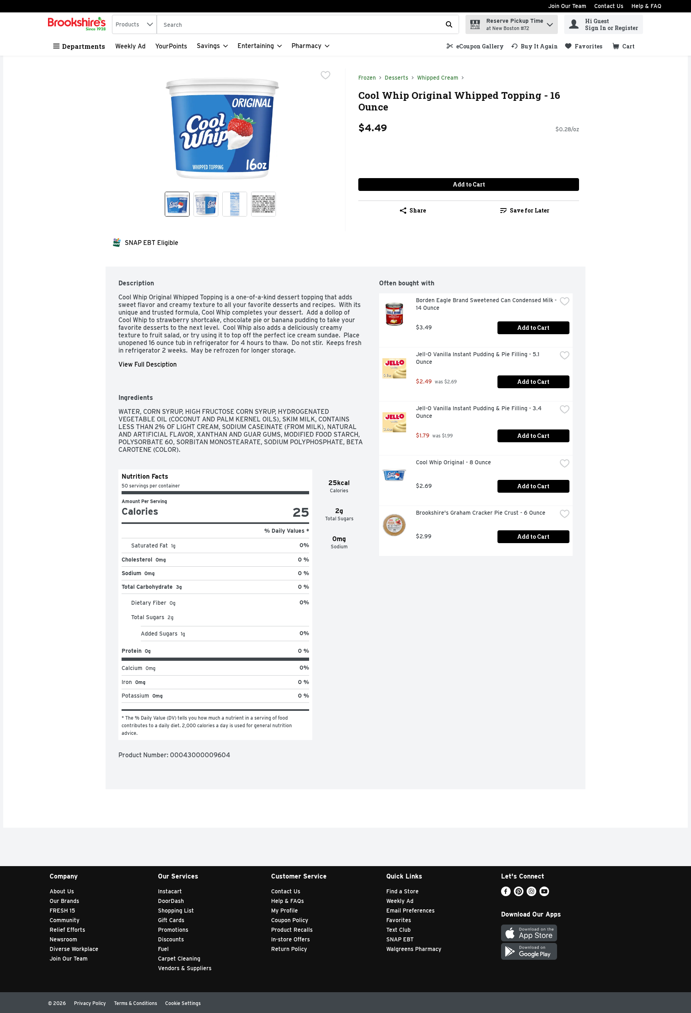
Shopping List (176, 910)
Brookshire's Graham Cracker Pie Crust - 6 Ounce (480, 513)
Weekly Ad (130, 46)
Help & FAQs (287, 901)
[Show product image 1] (177, 204)
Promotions (173, 930)
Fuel (163, 949)
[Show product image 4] (263, 204)
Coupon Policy (289, 920)
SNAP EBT (400, 939)
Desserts (396, 77)
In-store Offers (290, 939)
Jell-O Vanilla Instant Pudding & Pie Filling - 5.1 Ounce (478, 358)
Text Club (398, 930)
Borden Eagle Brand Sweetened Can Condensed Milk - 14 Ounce (486, 304)
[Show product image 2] (206, 204)
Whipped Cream (437, 77)
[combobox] (134, 24)
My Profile (284, 910)
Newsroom (63, 939)
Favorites (398, 920)
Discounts (171, 939)
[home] (78, 24)
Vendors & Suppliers (185, 968)
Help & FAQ (646, 6)
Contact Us (608, 6)
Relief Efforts (67, 930)
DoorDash (171, 901)
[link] (475, 46)
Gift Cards (171, 920)
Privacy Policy (90, 1003)
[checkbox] (325, 75)
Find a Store (402, 891)
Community (65, 920)
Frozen (367, 77)
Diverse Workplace (74, 949)
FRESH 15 (62, 910)
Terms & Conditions (135, 1003)
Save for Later (529, 210)
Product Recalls (292, 930)
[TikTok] (557, 894)
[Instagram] (531, 894)
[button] (550, 23)
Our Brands (64, 901)
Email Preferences (410, 910)
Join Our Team (567, 6)
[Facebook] (506, 894)
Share (417, 210)
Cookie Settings (183, 1003)
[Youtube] (544, 894)
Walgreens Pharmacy (413, 949)
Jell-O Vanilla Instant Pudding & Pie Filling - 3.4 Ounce (479, 412)
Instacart (170, 891)
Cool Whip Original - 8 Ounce (453, 462)
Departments (83, 46)
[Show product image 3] (234, 204)
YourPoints (171, 46)
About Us (62, 891)
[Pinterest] (518, 894)
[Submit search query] (449, 24)
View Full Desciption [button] (147, 364)
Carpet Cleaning (179, 958)
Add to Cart (469, 184)
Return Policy (289, 949)
